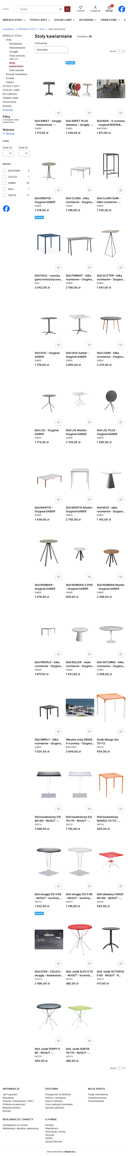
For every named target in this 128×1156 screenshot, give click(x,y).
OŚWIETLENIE (10, 98)
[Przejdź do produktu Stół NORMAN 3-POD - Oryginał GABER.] (80, 553)
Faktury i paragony (55, 1097)
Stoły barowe (16, 70)
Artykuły (49, 1134)
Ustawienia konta (97, 1097)
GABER (12, 182)
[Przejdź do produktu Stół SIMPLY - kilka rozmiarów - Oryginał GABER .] (49, 707)
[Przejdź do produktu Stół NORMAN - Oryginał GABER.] (49, 553)
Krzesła (10, 78)
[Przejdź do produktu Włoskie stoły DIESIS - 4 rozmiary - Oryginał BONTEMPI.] (80, 707)
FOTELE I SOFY (11, 86)
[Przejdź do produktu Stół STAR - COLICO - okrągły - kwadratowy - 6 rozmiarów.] (49, 939)
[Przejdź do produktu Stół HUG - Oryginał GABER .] (49, 321)
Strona (113, 51)
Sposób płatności (54, 1107)
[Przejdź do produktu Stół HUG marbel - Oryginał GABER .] (80, 321)
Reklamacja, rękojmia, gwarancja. (21, 1128)
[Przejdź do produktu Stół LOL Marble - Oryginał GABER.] (80, 398)
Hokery (10, 82)
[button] (67, 9)
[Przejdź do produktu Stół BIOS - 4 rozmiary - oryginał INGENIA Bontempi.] (111, 89)
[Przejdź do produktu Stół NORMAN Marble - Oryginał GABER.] (111, 553)
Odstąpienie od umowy (15, 1125)
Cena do (23, 147)
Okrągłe (13, 51)
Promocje (8, 109)
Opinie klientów (53, 1141)
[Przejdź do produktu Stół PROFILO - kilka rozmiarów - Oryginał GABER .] (49, 630)
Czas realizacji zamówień (59, 1104)
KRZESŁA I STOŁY (27, 29)
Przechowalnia (96, 1101)
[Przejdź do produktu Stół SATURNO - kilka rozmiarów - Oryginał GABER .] (111, 630)
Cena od (7, 147)
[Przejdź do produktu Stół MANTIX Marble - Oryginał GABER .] (80, 475)
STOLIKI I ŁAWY (11, 90)
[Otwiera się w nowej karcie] (121, 9)
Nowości (7, 105)
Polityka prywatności (14, 1104)
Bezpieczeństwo (12, 1107)
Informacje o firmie (55, 1131)
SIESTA (12, 195)
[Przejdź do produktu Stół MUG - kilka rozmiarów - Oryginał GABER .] (111, 475)
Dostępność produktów (58, 1094)
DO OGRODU (10, 94)
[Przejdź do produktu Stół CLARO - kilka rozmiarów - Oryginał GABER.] (80, 166)
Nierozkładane (17, 47)
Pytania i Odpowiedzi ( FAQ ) (18, 1101)
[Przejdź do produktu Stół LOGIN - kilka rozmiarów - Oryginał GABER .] (111, 321)
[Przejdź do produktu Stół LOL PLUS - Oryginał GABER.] (111, 398)
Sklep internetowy (60, 1151)
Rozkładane (15, 43)
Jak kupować (10, 1094)
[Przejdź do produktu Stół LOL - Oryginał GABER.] (49, 398)
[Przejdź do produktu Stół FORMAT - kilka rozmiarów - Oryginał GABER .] (80, 243)
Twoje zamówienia (98, 1094)
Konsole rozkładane (16, 74)
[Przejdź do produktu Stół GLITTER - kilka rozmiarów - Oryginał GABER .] (111, 243)
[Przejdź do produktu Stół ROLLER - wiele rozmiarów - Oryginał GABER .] (80, 630)
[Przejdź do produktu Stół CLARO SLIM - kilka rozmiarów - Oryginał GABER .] (111, 166)
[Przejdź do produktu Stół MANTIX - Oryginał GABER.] (49, 475)
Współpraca (51, 1128)
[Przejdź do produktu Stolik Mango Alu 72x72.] (111, 707)
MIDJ (11, 189)
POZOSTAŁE (9, 102)
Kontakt (7, 1110)
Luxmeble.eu (8, 29)
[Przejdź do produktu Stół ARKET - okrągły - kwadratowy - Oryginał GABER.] (49, 89)
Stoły (42, 29)
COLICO (12, 176)
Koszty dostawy (54, 1101)
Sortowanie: (41, 43)
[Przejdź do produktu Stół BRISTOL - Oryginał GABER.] (49, 166)
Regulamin (8, 1097)
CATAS (49, 1138)
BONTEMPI (14, 170)
